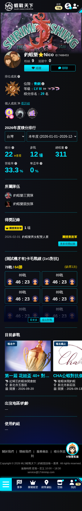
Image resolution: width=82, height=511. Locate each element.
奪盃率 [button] (35, 163)
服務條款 (42, 451)
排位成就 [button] (11, 76)
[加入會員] (76, 6)
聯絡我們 (25, 451)
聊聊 (64, 68)
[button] (35, 281)
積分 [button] (8, 147)
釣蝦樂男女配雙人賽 (35, 236)
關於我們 (8, 451)
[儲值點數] (68, 6)
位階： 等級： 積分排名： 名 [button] (36, 89)
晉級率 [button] (10, 163)
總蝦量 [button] (60, 147)
